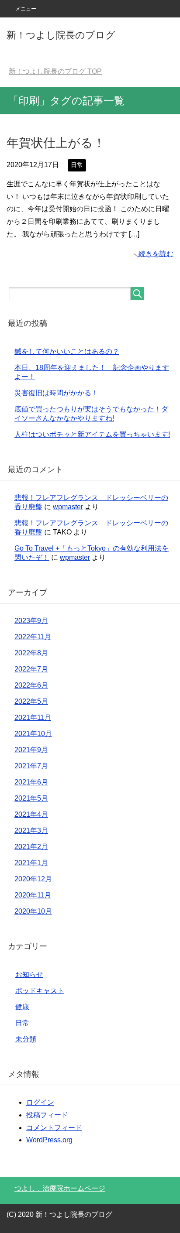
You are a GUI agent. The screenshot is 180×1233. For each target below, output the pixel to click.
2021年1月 (31, 863)
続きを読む (155, 253)
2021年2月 (31, 846)
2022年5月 (31, 701)
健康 (22, 1006)
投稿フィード (47, 1115)
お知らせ (29, 974)
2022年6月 (31, 685)
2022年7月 (31, 669)
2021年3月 (31, 830)
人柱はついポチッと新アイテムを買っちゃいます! (92, 434)
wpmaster (68, 506)
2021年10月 (33, 733)
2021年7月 (31, 766)
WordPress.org (49, 1140)
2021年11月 (32, 717)
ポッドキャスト (39, 990)
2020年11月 (32, 895)
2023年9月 (31, 620)
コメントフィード (54, 1127)
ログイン (40, 1102)
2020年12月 (33, 879)
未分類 (25, 1039)
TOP (55, 71)
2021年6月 (31, 782)
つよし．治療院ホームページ (59, 1188)
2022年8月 (31, 653)
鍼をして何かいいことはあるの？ (66, 351)
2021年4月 (31, 814)
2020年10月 (33, 911)
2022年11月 (32, 636)
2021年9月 (31, 750)
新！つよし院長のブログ (61, 35)
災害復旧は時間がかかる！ (56, 393)
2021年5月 (31, 798)
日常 (77, 164)
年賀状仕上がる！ (56, 143)
